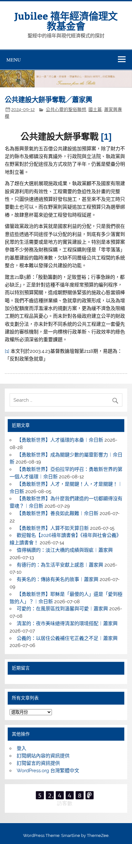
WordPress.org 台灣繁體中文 (48, 771)
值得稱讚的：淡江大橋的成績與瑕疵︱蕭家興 (65, 550)
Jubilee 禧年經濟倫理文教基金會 (66, 20)
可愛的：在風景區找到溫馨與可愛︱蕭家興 (62, 609)
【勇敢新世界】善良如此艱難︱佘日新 (57, 513)
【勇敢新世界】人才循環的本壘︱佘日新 (60, 440)
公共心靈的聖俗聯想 (66, 109)
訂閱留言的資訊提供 (38, 763)
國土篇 (95, 109)
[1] (7, 351)
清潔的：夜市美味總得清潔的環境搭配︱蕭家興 (67, 623)
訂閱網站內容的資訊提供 (43, 756)
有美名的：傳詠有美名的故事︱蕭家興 (57, 579)
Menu (13, 59)
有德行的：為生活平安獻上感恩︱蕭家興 (60, 565)
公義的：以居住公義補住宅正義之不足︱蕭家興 (67, 638)
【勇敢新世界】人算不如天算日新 (53, 528)
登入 (21, 748)
